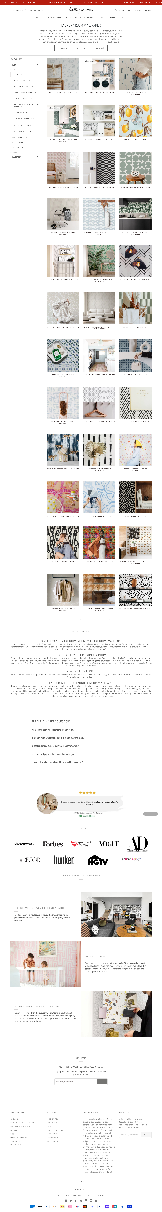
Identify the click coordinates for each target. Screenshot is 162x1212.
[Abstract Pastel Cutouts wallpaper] (135, 450)
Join (102, 1082)
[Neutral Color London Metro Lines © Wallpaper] (99, 308)
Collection (15, 157)
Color (13, 65)
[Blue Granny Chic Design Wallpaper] (99, 74)
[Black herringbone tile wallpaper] (135, 261)
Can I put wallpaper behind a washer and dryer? (53, 754)
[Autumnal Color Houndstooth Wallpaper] (99, 590)
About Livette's (52, 1119)
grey (138, 688)
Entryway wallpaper (24, 119)
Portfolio (50, 1126)
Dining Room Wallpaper (25, 86)
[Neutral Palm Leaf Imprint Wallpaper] (63, 590)
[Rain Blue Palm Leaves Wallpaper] (63, 74)
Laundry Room (21, 113)
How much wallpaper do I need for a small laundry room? (57, 762)
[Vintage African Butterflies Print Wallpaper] (135, 542)
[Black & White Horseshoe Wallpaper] (135, 590)
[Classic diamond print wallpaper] (99, 168)
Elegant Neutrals (108, 658)
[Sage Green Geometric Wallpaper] (135, 168)
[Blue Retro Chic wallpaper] (135, 355)
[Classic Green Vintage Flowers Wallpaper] (135, 214)
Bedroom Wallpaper (23, 80)
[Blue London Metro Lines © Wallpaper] (63, 403)
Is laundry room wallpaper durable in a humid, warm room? (58, 737)
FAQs (12, 1134)
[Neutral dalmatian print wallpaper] (63, 308)
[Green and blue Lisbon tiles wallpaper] (63, 355)
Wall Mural (17, 142)
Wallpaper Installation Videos (22, 1123)
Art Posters (18, 147)
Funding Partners (53, 1138)
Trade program (52, 1141)
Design (13, 152)
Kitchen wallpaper (23, 98)
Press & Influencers (55, 1130)
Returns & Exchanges (18, 1138)
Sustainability (52, 1134)
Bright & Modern (31, 663)
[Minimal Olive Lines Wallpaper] (135, 308)
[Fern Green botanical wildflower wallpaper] (63, 121)
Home (88, 1196)
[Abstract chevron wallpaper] (135, 403)
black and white (130, 688)
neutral (146, 688)
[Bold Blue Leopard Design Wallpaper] (63, 450)
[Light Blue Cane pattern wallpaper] (99, 355)
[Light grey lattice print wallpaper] (99, 403)
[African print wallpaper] (135, 497)
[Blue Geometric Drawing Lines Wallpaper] (135, 74)
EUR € (80, 1182)
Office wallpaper (22, 125)
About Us (99, 1196)
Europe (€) (80, 1190)
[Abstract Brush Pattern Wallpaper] (63, 497)
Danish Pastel (123, 658)
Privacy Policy (16, 1145)
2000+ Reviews (52, 1123)
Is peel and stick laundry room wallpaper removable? (55, 746)
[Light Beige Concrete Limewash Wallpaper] (63, 214)
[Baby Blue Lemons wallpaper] (135, 121)
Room (13, 70)
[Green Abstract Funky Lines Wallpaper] (99, 261)
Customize (14, 1130)
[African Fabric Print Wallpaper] (99, 542)
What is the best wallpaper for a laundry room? (53, 729)
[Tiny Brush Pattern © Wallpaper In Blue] (99, 214)
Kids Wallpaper (19, 138)
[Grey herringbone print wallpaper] (63, 261)
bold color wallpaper (102, 693)
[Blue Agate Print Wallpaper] (99, 497)
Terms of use (15, 1141)
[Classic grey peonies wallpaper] (99, 121)
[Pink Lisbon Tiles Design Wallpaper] (63, 168)
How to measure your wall (20, 1126)
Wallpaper (17, 75)
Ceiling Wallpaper (23, 131)
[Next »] (118, 619)
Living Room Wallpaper (25, 92)
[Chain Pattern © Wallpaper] (63, 542)
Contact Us (14, 1119)
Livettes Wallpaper (68, 1196)
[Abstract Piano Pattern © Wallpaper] (99, 450)
